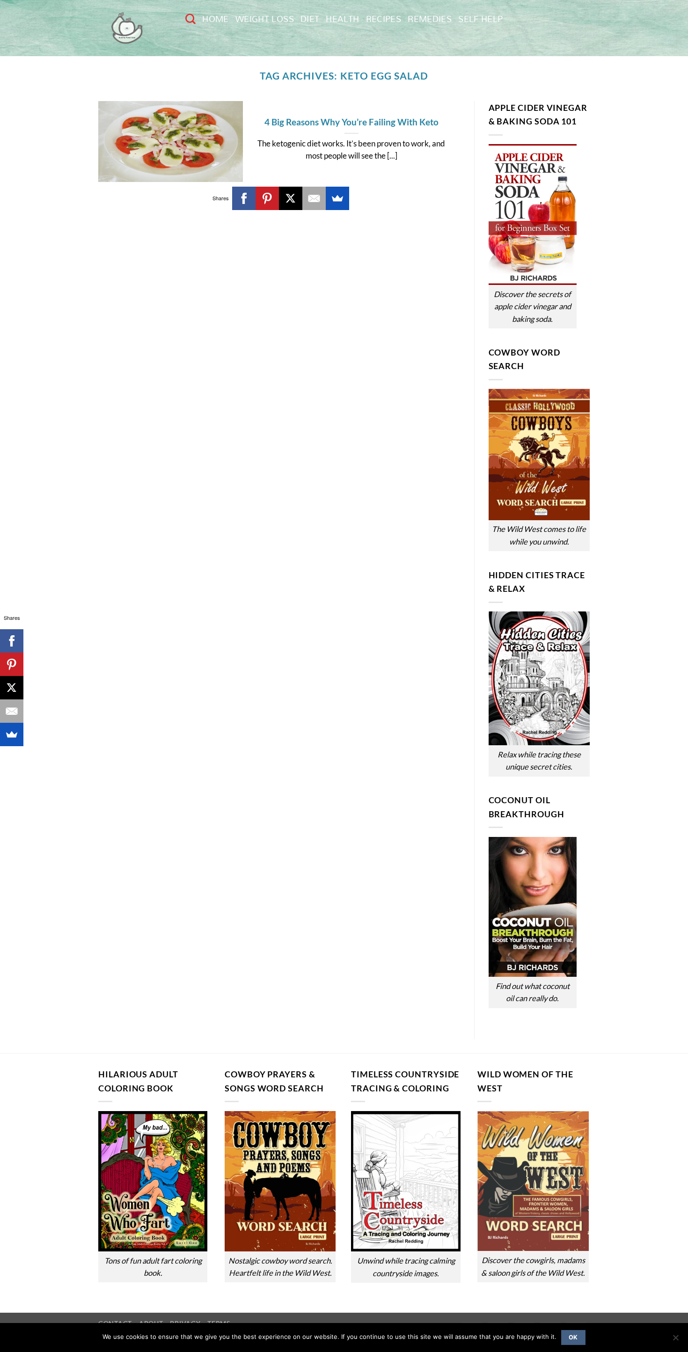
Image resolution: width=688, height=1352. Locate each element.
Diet (309, 19)
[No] (675, 1340)
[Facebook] (244, 198)
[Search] (190, 18)
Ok (573, 1337)
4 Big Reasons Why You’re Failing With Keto (351, 121)
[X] (290, 198)
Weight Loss (264, 19)
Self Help (480, 19)
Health (342, 19)
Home (215, 19)
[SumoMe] (337, 198)
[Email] (314, 198)
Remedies (430, 19)
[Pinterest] (267, 198)
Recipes (384, 19)
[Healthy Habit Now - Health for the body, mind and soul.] (134, 28)
